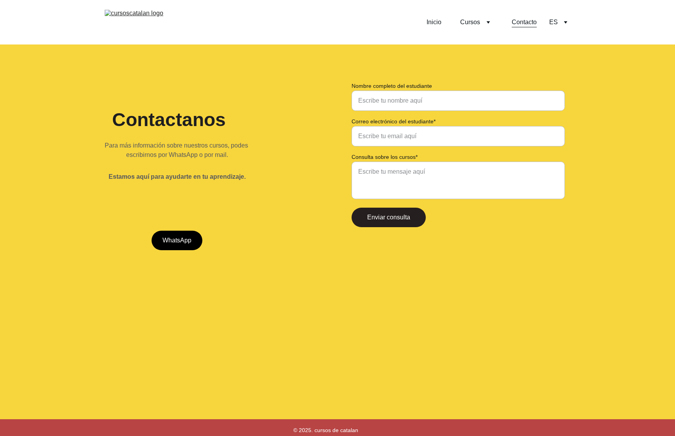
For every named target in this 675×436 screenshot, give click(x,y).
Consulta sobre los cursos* (385, 157)
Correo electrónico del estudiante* (394, 121)
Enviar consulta (388, 217)
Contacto (524, 22)
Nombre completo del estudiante (392, 86)
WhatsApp (176, 240)
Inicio (434, 22)
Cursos (470, 22)
